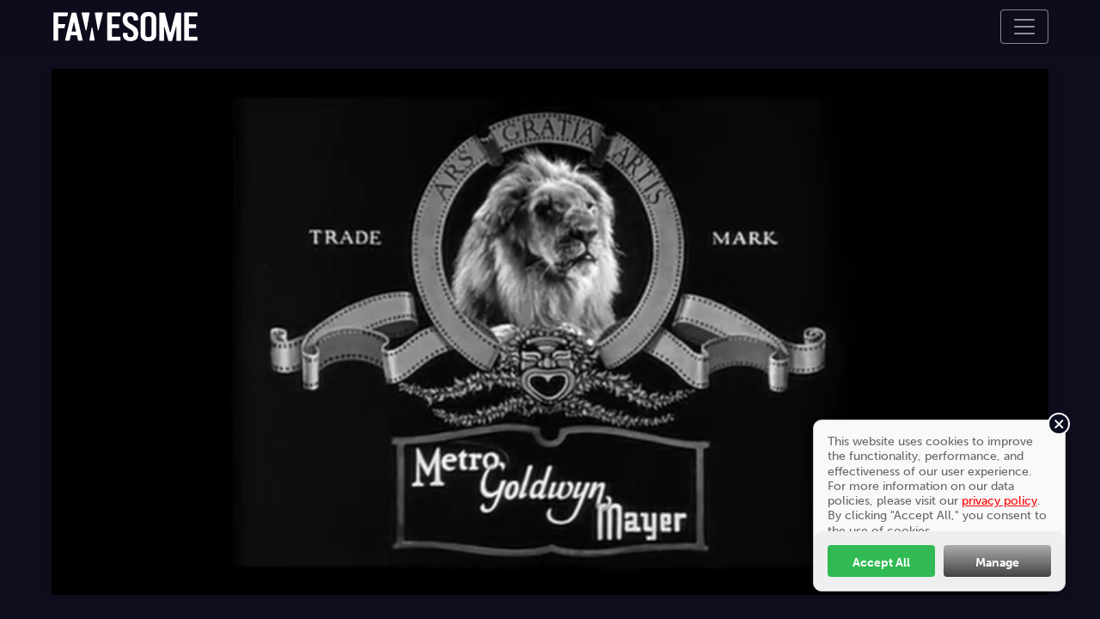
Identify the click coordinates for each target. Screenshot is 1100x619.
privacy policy (999, 500)
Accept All (881, 562)
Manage (997, 562)
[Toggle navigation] (1024, 26)
